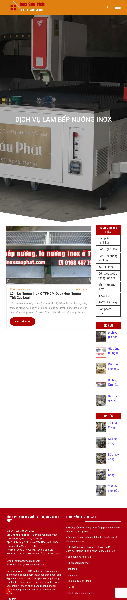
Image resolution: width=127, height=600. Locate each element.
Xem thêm (21, 321)
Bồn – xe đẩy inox (106, 287)
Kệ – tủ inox (106, 267)
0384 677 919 (24, 553)
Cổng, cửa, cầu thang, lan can (107, 276)
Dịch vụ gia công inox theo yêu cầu (114, 335)
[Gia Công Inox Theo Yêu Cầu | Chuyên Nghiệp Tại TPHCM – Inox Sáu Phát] (25, 7)
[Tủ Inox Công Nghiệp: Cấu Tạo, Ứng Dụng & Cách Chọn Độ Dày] (101, 427)
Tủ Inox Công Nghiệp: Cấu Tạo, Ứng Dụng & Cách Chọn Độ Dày (114, 425)
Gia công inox (14, 571)
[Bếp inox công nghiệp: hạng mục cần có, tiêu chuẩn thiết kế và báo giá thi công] (101, 458)
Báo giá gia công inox (79, 580)
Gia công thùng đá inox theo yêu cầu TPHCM (114, 351)
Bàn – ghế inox (107, 249)
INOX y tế (104, 295)
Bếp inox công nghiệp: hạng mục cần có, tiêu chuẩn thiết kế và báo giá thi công (113, 457)
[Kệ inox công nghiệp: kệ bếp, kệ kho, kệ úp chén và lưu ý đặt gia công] (101, 442)
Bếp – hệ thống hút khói (108, 258)
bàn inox (72, 568)
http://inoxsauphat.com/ (31, 564)
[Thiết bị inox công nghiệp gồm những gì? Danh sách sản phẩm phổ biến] (101, 490)
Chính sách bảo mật (78, 562)
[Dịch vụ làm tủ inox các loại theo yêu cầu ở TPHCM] (101, 384)
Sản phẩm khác (104, 311)
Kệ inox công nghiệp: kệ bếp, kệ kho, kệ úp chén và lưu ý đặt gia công (114, 441)
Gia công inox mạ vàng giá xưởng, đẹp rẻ (113, 367)
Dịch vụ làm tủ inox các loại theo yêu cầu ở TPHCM (114, 383)
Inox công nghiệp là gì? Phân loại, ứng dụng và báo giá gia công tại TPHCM (113, 473)
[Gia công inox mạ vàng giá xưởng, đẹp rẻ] (101, 368)
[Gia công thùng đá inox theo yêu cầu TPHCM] (101, 352)
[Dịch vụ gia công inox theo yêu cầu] (101, 336)
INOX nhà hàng (107, 302)
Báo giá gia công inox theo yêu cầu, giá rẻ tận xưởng (114, 399)
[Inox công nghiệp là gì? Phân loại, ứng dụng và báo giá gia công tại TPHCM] (101, 474)
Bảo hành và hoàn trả (79, 556)
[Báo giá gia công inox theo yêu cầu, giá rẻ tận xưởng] (101, 400)
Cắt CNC (72, 587)
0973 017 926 (24, 549)
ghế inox (72, 575)
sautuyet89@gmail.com (27, 560)
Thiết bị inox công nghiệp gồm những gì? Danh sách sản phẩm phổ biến (114, 489)
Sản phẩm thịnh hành (104, 240)
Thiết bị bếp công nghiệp (81, 593)
